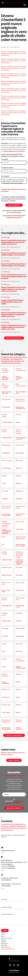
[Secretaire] (21, 646)
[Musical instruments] (7, 677)
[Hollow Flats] (7, 692)
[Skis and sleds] (21, 631)
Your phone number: (7, 168)
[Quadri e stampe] (7, 616)
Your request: (5, 176)
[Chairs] (7, 661)
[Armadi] (21, 417)
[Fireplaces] (21, 463)
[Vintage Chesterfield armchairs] (7, 371)
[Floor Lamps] (21, 524)
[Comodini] (7, 493)
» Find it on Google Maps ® (8, 868)
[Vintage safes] (7, 402)
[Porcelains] (21, 570)
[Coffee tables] (7, 707)
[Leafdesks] (21, 616)
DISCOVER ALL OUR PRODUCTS (14, 735)
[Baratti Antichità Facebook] (10, 965)
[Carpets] (21, 677)
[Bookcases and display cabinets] (21, 539)
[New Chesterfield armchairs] (7, 387)
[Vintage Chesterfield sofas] (21, 371)
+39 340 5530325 (6, 886)
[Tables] (21, 692)
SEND (4, 930)
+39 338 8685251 (5, 880)
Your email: (4, 159)
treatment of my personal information (15, 802)
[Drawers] (21, 478)
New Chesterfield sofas (13, 47)
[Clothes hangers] (7, 417)
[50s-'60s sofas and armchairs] (7, 509)
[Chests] (7, 478)
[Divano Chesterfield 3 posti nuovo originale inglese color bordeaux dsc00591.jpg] (14, 261)
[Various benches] (7, 600)
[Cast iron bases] (7, 463)
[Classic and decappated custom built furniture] (21, 555)
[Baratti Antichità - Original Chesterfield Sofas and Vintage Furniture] (14, 3)
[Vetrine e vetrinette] (21, 723)
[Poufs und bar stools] (21, 600)
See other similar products (14, 338)
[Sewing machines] (7, 555)
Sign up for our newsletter (14, 808)
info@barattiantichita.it (8, 850)
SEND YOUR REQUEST (14, 205)
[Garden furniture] (7, 432)
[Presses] (21, 707)
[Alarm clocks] (21, 585)
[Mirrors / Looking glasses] (21, 661)
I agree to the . (13, 190)
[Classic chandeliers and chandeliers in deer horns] (7, 524)
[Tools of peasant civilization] (21, 432)
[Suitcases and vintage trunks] (7, 723)
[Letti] (7, 539)
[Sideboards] (21, 493)
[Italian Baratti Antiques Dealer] (18, 965)
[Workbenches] (7, 448)
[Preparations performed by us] (21, 402)
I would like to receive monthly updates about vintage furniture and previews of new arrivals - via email (13, 199)
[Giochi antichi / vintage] (21, 509)
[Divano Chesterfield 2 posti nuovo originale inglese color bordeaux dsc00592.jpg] (14, 250)
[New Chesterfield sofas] (21, 387)
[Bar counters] (21, 448)
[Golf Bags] (7, 631)
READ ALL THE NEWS (14, 760)
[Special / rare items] (7, 585)
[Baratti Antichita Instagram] (14, 965)
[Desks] (7, 646)
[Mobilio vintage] (7, 570)
